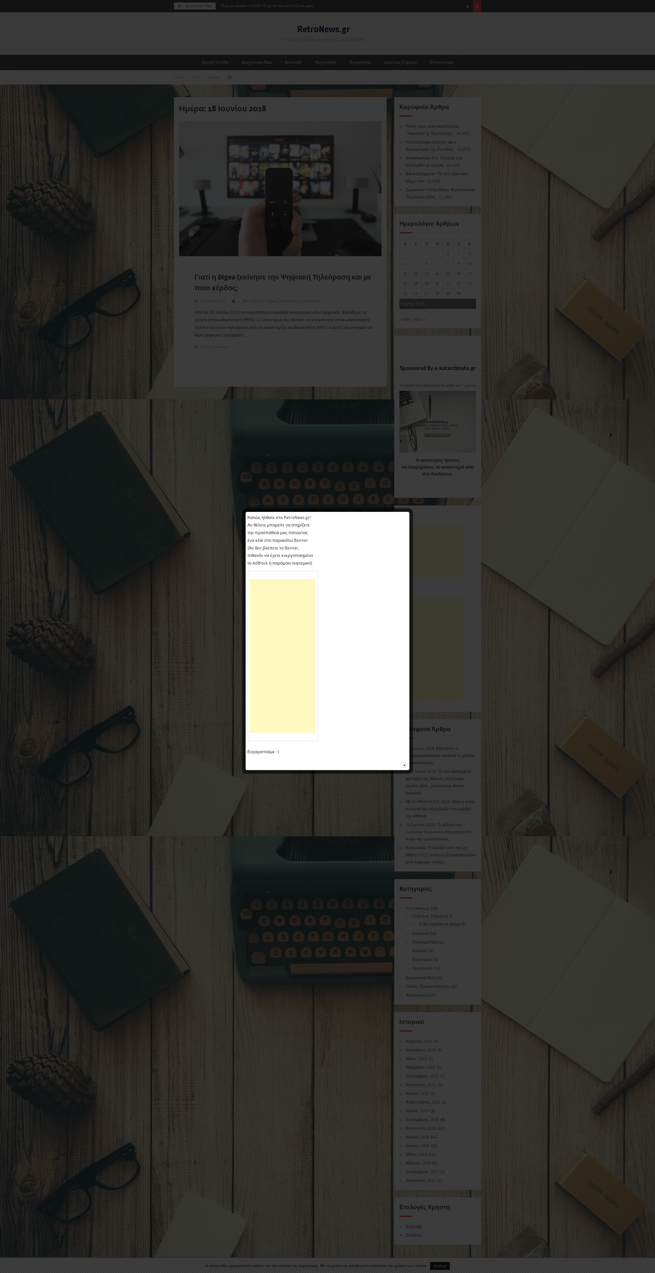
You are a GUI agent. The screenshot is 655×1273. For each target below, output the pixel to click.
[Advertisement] (282, 656)
